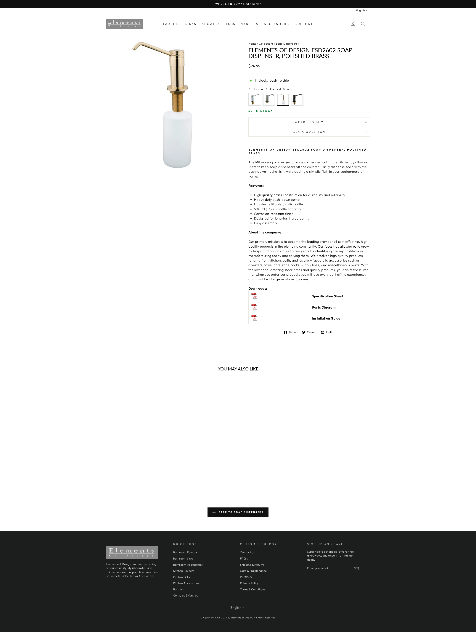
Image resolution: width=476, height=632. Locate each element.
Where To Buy (309, 122)
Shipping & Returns (252, 564)
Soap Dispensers (286, 43)
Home (252, 43)
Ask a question (309, 131)
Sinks (190, 24)
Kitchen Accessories (186, 583)
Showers (211, 24)
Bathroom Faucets (185, 552)
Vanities (249, 24)
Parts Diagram (324, 307)
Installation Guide (326, 318)
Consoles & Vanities (185, 595)
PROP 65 (246, 577)
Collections (266, 43)
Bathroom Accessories (188, 564)
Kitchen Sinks (181, 577)
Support (304, 24)
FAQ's (244, 558)
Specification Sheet (327, 296)
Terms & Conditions (252, 589)
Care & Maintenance (253, 571)
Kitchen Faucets (183, 571)
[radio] (254, 99)
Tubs (231, 24)
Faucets (171, 24)
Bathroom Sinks (183, 558)
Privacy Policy (249, 583)
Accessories (277, 24)
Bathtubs (179, 589)
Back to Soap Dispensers (240, 512)
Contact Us (247, 552)
